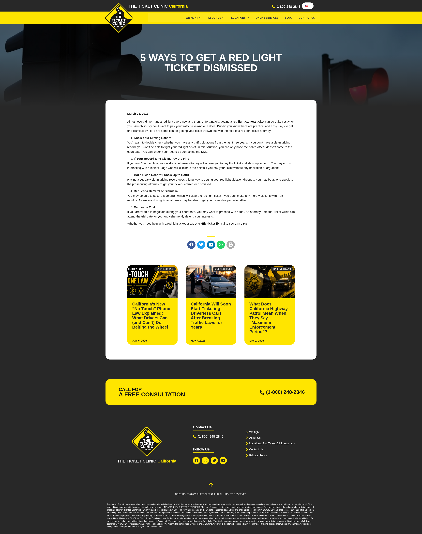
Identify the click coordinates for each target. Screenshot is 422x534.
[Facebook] (196, 460)
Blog (288, 17)
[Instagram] (205, 460)
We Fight (192, 17)
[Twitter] (214, 460)
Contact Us (307, 17)
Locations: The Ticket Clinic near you (272, 443)
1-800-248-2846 (288, 6)
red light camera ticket (248, 121)
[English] (307, 6)
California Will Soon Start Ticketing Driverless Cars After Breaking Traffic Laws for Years (211, 316)
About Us (214, 17)
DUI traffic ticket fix (205, 223)
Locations (238, 17)
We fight (254, 432)
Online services (267, 17)
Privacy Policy (258, 455)
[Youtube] (223, 460)
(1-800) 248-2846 (285, 392)
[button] (191, 245)
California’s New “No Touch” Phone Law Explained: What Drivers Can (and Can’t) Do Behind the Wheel (151, 316)
